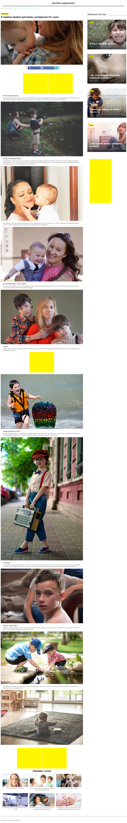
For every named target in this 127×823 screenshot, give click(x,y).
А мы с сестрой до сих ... (103, 43)
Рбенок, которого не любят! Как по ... (105, 110)
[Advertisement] (35, 83)
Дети (91, 22)
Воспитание (4, 14)
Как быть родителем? (63, 3)
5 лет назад (94, 46)
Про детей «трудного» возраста (15, 788)
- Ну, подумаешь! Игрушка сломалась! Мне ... (105, 76)
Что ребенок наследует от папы (68, 788)
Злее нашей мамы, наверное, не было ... (106, 145)
